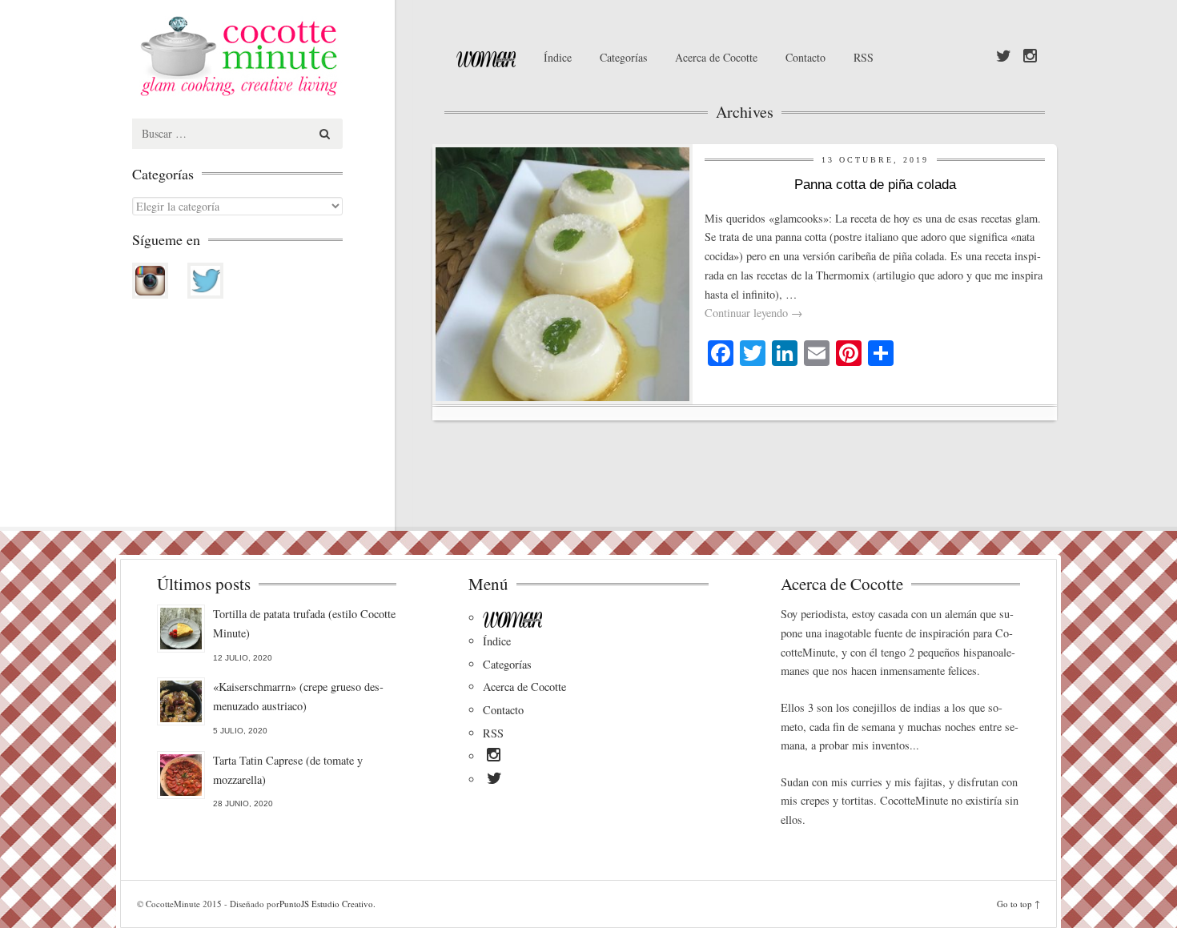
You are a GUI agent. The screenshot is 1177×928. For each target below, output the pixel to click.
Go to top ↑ (1018, 904)
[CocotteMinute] (276, 56)
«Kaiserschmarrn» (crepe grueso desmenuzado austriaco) (298, 696)
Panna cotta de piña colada (875, 184)
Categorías (623, 57)
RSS (864, 57)
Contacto (805, 57)
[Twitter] (1003, 57)
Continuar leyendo (753, 312)
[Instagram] (1030, 57)
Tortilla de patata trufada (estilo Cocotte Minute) (304, 623)
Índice (558, 57)
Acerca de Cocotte (716, 57)
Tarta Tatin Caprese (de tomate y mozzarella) (288, 770)
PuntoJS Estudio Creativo (326, 904)
